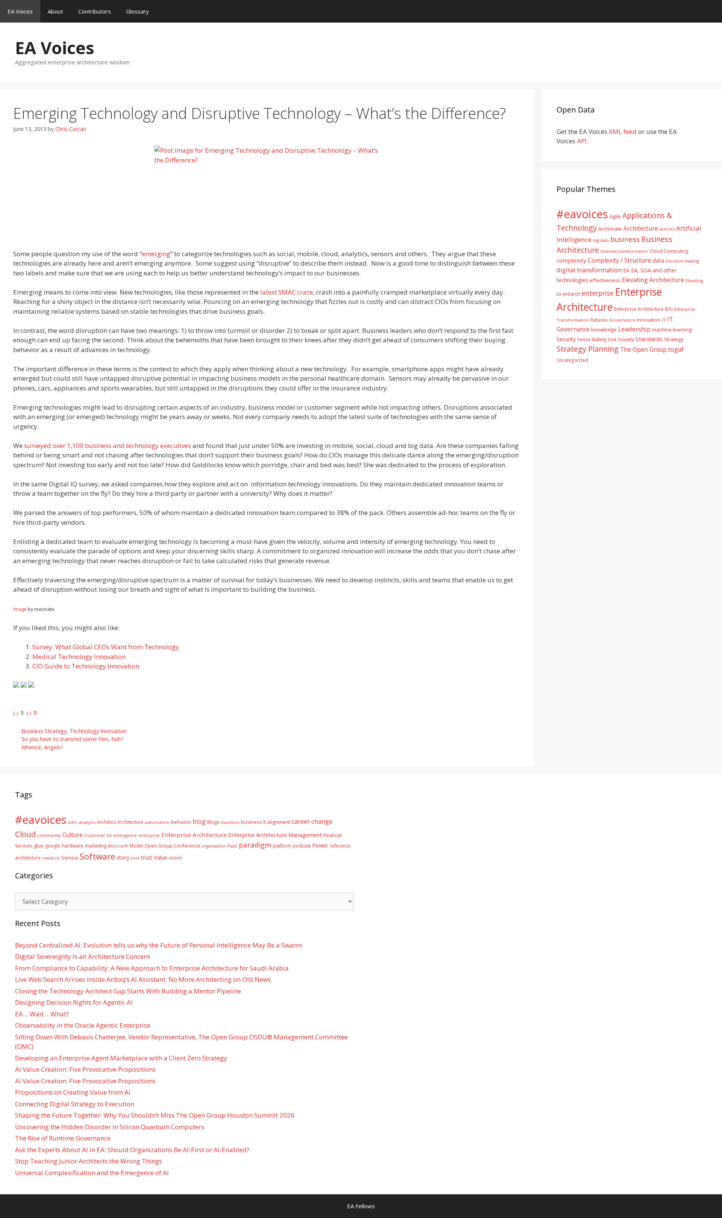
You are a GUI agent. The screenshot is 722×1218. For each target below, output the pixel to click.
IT (664, 320)
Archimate (610, 228)
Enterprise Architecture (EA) (643, 309)
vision (175, 858)
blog (199, 821)
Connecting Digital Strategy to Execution (74, 1104)
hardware (72, 845)
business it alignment (265, 822)
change (321, 821)
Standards (649, 339)
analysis (87, 822)
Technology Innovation (98, 731)
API (582, 141)
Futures (599, 319)
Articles (667, 229)
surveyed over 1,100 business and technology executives (107, 445)
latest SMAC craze (286, 292)
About (55, 11)
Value (160, 857)
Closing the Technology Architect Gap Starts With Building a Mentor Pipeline (128, 991)
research (51, 858)
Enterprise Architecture (194, 834)
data (658, 260)
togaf (676, 349)
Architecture (640, 228)
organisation (214, 846)
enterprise (597, 293)
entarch (571, 293)
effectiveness (605, 280)
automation (157, 822)
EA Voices (20, 11)
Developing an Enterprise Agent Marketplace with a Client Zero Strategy (121, 1058)
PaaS (232, 846)
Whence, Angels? (42, 747)
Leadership (634, 329)
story (123, 857)
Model (136, 846)
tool (135, 858)
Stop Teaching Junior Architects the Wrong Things (88, 1161)
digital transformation (589, 270)
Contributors (94, 11)
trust (146, 857)
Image (20, 609)
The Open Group (643, 349)
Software (97, 856)
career (300, 821)
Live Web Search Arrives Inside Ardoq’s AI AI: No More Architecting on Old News (143, 979)
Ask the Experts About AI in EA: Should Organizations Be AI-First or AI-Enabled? (132, 1149)
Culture (72, 835)
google (52, 846)
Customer (94, 835)
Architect (106, 822)
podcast (302, 846)
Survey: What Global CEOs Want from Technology (105, 646)
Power (320, 845)
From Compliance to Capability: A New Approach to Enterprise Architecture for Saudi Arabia (152, 968)
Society (626, 339)
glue (39, 845)
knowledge (604, 329)
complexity (571, 260)
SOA (612, 339)
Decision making (682, 261)
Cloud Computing (668, 251)
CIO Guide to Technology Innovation (85, 666)
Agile (615, 216)
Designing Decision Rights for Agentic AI (74, 1002)
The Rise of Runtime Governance (63, 1138)
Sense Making (591, 339)
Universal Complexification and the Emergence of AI (92, 1172)
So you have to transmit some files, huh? (72, 739)
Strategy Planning (588, 349)
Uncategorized (572, 360)
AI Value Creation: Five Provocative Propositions (85, 1069)
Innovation (648, 319)
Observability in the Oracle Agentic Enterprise (82, 1025)
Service (69, 857)
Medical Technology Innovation (79, 656)
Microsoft (118, 846)
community (49, 835)
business (625, 239)
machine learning (672, 329)
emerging (156, 253)
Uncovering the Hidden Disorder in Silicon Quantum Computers (109, 1126)
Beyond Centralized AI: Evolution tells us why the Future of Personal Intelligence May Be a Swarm (158, 945)
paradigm (255, 844)
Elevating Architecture (653, 280)
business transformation (624, 251)
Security (566, 339)
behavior (181, 822)
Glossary (137, 11)
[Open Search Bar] (711, 11)
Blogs (213, 822)
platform (282, 846)
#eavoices (582, 214)
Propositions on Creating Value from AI (72, 1092)
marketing (95, 846)
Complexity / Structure (619, 260)
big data (601, 240)
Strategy (674, 339)
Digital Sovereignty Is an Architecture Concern (82, 956)
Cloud (25, 834)
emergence (125, 835)
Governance (622, 320)
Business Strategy (44, 731)
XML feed (623, 131)
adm (72, 822)
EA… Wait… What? (42, 1014)
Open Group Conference (172, 846)
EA (626, 270)
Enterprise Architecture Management (275, 834)
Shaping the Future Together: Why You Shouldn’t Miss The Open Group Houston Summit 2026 (154, 1115)
